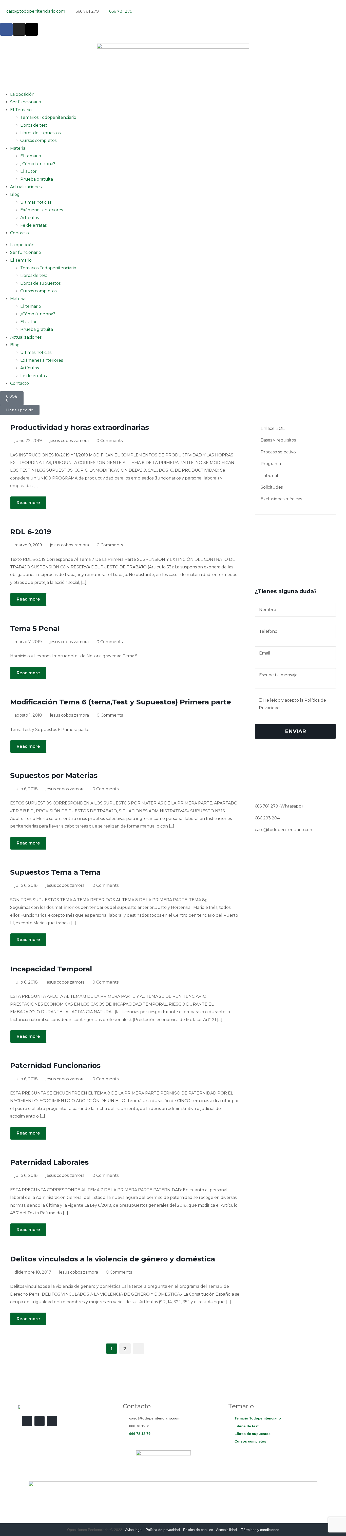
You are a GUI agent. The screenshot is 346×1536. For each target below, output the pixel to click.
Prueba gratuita (36, 179)
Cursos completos (38, 140)
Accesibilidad (226, 1530)
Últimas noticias (35, 202)
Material (18, 148)
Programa (271, 463)
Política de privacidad (163, 1530)
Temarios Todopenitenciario (48, 117)
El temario (30, 155)
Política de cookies (198, 1530)
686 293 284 (267, 818)
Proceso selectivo (278, 452)
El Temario (21, 109)
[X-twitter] (31, 29)
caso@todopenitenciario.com (284, 829)
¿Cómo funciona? (37, 163)
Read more (28, 502)
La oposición (22, 94)
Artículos (29, 217)
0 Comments (110, 440)
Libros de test (33, 125)
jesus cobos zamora (69, 440)
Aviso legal (133, 1530)
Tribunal (269, 475)
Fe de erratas (33, 225)
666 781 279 (266, 806)
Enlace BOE (273, 428)
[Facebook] (6, 29)
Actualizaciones (26, 186)
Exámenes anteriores (41, 209)
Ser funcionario (25, 102)
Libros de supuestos (40, 132)
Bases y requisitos (278, 440)
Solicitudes (272, 487)
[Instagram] (19, 29)
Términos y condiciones (260, 1530)
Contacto (19, 233)
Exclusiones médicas (281, 498)
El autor (28, 171)
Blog (15, 194)
